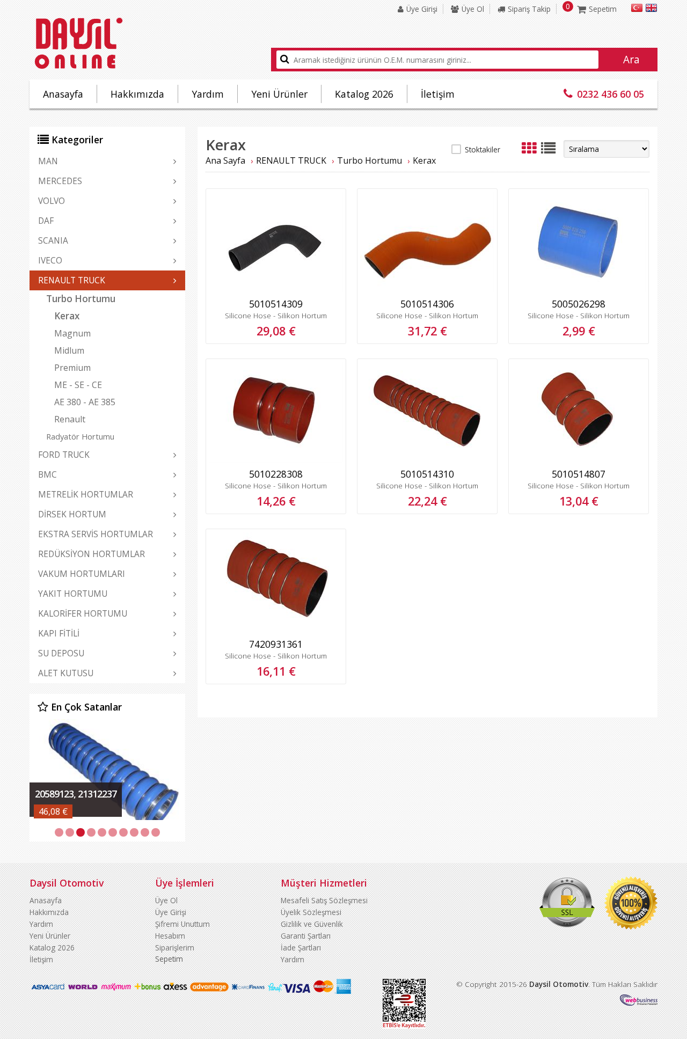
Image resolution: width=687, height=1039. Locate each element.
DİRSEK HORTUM (72, 514)
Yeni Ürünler (279, 93)
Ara (631, 60)
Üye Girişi (421, 9)
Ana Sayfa (225, 160)
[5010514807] (578, 460)
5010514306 (427, 303)
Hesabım (170, 936)
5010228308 (276, 473)
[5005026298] (578, 289)
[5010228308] (276, 460)
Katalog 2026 (364, 93)
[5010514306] (427, 289)
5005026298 (578, 303)
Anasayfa (63, 93)
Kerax (66, 316)
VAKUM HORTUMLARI (81, 574)
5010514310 (427, 473)
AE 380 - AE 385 (84, 402)
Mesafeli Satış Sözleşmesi (324, 900)
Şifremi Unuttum (182, 924)
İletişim (438, 93)
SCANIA (53, 240)
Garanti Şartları (306, 936)
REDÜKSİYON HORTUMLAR (91, 554)
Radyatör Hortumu (80, 436)
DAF (46, 220)
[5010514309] (276, 289)
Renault (69, 419)
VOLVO (51, 201)
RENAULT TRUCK (71, 280)
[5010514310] (427, 460)
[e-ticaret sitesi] (638, 1003)
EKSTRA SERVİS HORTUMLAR (95, 534)
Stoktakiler (482, 149)
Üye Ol (473, 9)
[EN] (651, 9)
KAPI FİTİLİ (58, 633)
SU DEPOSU (61, 653)
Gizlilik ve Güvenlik (312, 924)
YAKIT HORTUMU (72, 593)
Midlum (69, 350)
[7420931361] (276, 630)
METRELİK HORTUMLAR (85, 494)
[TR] (637, 9)
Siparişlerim (174, 947)
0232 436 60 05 (610, 93)
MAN (48, 161)
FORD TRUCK (64, 454)
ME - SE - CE (78, 385)
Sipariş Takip (529, 9)
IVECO (50, 260)
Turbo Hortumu (80, 298)
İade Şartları (301, 947)
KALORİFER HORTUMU (82, 613)
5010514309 (276, 303)
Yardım (208, 93)
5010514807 (578, 473)
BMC (47, 474)
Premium (72, 368)
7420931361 (276, 644)
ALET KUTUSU (65, 673)
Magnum (72, 333)
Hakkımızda (137, 93)
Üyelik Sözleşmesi (311, 912)
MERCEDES (60, 181)
